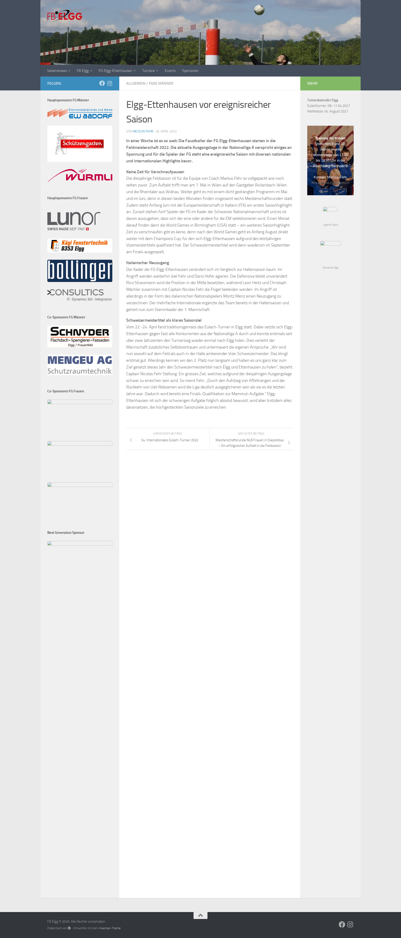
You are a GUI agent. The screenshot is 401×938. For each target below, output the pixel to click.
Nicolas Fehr (143, 131)
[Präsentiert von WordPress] (69, 928)
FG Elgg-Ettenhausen (115, 70)
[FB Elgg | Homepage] (64, 16)
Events (170, 70)
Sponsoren (190, 70)
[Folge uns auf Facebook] (102, 83)
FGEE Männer (161, 83)
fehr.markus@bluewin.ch (330, 183)
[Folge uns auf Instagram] (109, 83)
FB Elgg (83, 70)
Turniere (148, 70)
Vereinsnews (57, 70)
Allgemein (136, 83)
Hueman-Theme (110, 928)
